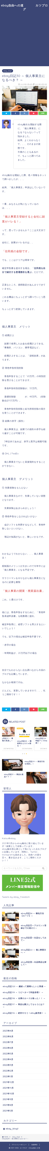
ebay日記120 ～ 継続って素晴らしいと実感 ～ (24, 986)
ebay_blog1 (7, 71)
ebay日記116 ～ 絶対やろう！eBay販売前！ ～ (24, 1013)
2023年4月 (8, 1030)
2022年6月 (8, 1048)
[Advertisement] (24, 39)
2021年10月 (8, 1093)
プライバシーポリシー (19, 1145)
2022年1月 (8, 1076)
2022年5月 (8, 1053)
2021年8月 (8, 1105)
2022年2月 (8, 1070)
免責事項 (34, 1145)
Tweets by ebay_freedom (16, 897)
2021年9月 (8, 1099)
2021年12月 (8, 1082)
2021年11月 (8, 1088)
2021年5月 (8, 1110)
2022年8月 (8, 1036)
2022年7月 (8, 1042)
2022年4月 (8, 1059)
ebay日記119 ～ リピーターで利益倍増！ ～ (23, 992)
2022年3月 (8, 1065)
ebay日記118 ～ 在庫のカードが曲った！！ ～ (24, 998)
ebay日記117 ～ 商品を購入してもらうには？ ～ (24, 1005)
